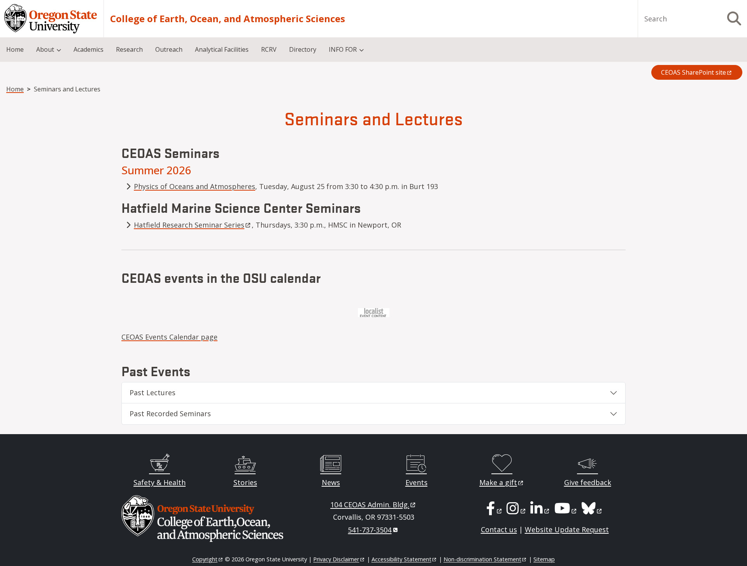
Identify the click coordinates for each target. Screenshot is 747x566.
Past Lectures (152, 392)
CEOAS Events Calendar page (169, 337)
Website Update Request (567, 529)
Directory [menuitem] (302, 49)
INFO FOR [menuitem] (343, 49)
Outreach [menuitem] (168, 49)
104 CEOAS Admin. (369, 504)
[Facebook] (494, 510)
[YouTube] (566, 510)
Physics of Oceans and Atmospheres (194, 186)
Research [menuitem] (129, 49)
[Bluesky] (592, 510)
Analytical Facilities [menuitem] (222, 49)
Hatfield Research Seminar (189, 225)
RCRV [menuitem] (269, 49)
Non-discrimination (482, 559)
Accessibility (401, 559)
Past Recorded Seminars (170, 413)
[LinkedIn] (540, 510)
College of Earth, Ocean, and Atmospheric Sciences (227, 19)
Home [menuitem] (15, 49)
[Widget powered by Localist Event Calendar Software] (373, 311)
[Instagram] (516, 510)
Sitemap (544, 559)
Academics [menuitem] (88, 49)
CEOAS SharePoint (693, 72)
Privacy (336, 559)
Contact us (499, 529)
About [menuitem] (45, 49)
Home (15, 89)
